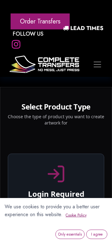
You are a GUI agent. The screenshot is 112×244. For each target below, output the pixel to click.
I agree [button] (97, 234)
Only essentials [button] (70, 234)
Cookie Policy (76, 215)
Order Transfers (40, 21)
